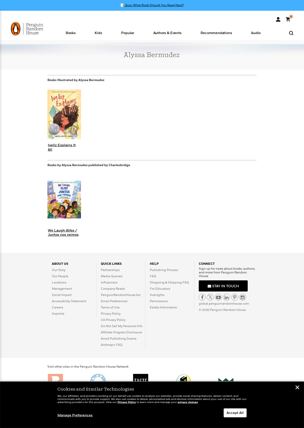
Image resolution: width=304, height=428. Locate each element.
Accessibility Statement (69, 301)
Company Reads (113, 289)
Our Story (59, 270)
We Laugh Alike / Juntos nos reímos (63, 232)
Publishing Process (164, 270)
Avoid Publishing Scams (118, 338)
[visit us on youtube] (218, 297)
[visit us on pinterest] (234, 297)
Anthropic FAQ (111, 345)
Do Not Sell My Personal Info (121, 326)
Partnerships (110, 270)
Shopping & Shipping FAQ (169, 282)
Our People (60, 276)
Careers (57, 307)
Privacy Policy (111, 314)
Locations (59, 282)
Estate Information (163, 307)
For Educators (160, 289)
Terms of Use (110, 307)
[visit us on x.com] (210, 297)
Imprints (58, 314)
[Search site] (291, 32)
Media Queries (111, 276)
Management (62, 289)
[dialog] (152, 405)
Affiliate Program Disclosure (121, 332)
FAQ (153, 276)
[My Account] (278, 18)
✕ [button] (297, 388)
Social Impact (62, 295)
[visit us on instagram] (242, 297)
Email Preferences (114, 301)
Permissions (159, 301)
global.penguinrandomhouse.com (224, 304)
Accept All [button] (235, 412)
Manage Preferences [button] (75, 415)
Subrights (157, 295)
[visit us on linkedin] (226, 297)
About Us (60, 264)
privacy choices (188, 402)
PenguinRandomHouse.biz (121, 295)
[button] (70, 32)
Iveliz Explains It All (62, 147)
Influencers (109, 282)
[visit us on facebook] (202, 297)
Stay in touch (225, 286)
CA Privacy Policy (113, 320)
